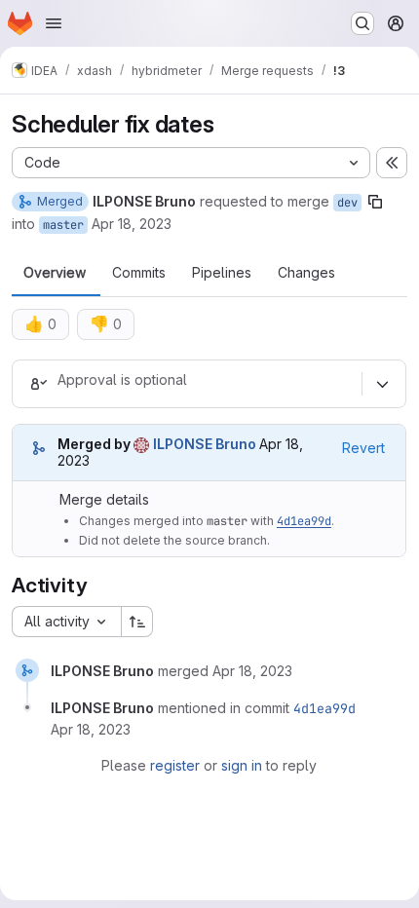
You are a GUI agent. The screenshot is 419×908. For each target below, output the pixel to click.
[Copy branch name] (375, 201)
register (175, 765)
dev (347, 202)
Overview (54, 273)
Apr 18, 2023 (131, 223)
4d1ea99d (304, 521)
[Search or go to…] (362, 23)
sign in (241, 765)
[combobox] (66, 621)
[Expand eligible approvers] (382, 384)
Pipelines (221, 273)
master (63, 225)
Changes (306, 273)
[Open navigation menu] (53, 23)
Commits (139, 273)
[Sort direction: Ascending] (137, 621)
